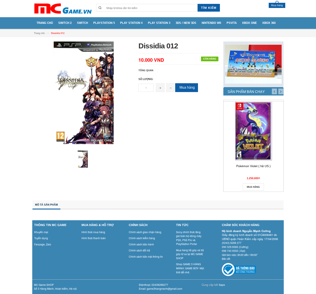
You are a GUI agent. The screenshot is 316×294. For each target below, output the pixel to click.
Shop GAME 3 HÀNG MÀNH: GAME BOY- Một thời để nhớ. (190, 268)
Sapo (222, 284)
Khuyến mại (41, 232)
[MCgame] (62, 8)
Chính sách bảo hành (141, 244)
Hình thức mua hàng (93, 232)
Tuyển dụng (41, 238)
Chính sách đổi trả (139, 250)
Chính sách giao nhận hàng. (145, 232)
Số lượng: (145, 79)
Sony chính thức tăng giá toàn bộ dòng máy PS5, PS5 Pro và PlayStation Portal (188, 238)
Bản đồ (226, 258)
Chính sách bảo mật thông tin (146, 256)
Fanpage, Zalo (42, 244)
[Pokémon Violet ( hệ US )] (253, 131)
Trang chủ (39, 33)
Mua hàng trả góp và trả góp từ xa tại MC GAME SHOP (190, 254)
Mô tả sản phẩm (46, 204)
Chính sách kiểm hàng (142, 238)
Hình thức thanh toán (93, 238)
